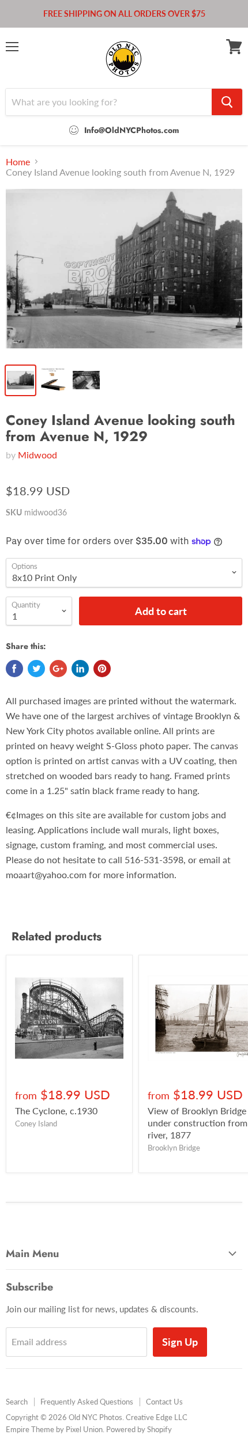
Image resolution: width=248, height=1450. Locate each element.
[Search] (227, 102)
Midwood (37, 454)
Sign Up (180, 1341)
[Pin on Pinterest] (102, 668)
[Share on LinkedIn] (80, 668)
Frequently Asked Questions (86, 1401)
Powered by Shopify (139, 1429)
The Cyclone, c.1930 (56, 1110)
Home (18, 162)
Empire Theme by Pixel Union (54, 1429)
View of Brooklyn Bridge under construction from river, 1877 (197, 1122)
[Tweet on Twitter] (36, 668)
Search (17, 1401)
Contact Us (164, 1401)
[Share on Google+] (58, 668)
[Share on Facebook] (14, 668)
